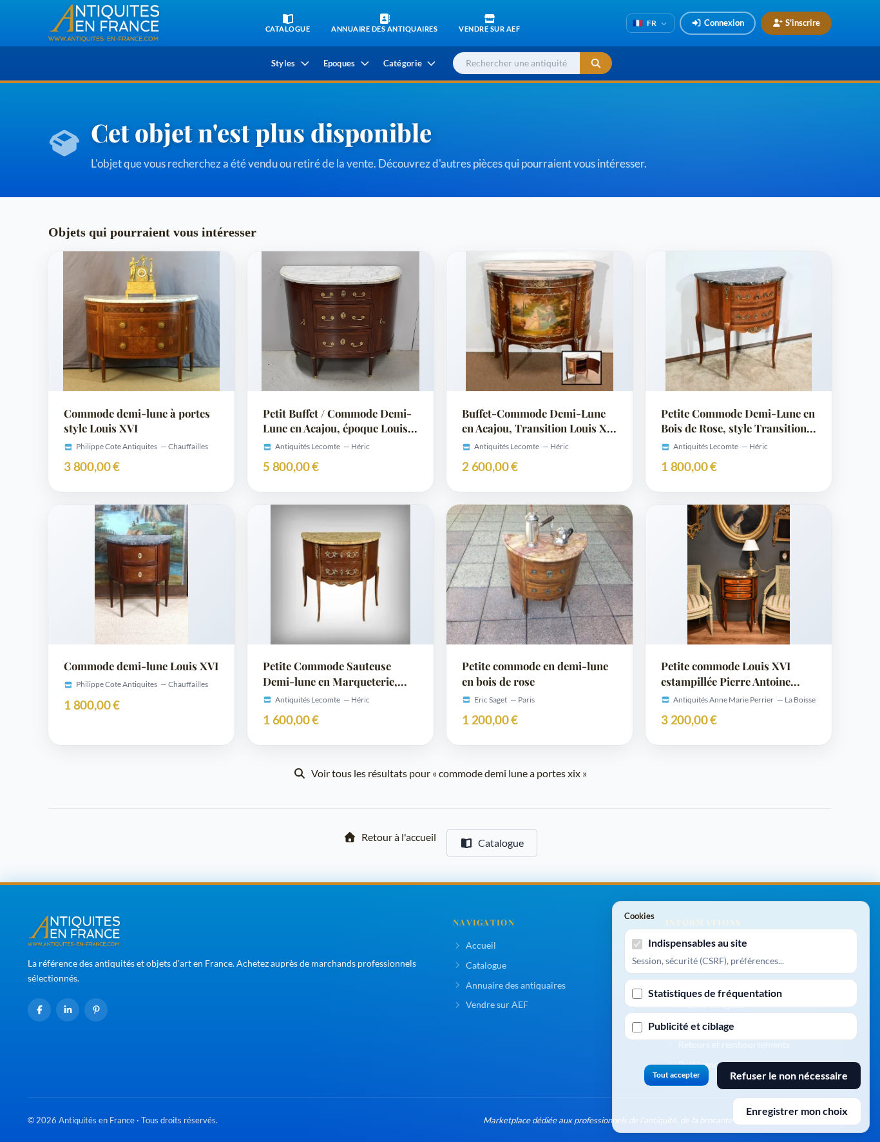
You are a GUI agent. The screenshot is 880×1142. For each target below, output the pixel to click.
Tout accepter (676, 1074)
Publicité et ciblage (691, 1026)
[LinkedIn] (67, 1009)
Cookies (639, 916)
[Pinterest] (96, 1009)
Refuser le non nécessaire (789, 1075)
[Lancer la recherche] (596, 63)
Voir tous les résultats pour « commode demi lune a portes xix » (449, 773)
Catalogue (501, 843)
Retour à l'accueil (398, 837)
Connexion (724, 22)
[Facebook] (39, 1009)
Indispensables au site (697, 942)
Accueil (481, 945)
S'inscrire (802, 22)
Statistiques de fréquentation (715, 993)
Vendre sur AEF (497, 1004)
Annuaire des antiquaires (516, 985)
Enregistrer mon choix (797, 1111)
